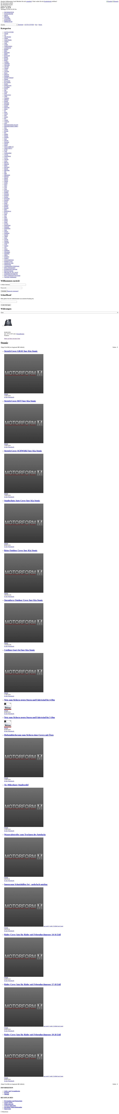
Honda (6, 101)
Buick (5, 60)
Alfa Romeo (7, 37)
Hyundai (6, 104)
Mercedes (6, 170)
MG (5, 172)
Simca (6, 219)
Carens (6, 120)
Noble (6, 183)
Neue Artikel (6, 316)
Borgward (7, 55)
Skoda (6, 220)
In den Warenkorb (9, 397)
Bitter (5, 51)
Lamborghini (7, 153)
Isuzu (5, 112)
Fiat (5, 90)
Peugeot (6, 195)
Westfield (6, 253)
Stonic (40, 24)
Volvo (5, 249)
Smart (5, 222)
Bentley (6, 49)
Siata (5, 217)
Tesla (5, 238)
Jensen (6, 117)
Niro (5, 128)
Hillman (6, 99)
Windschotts (7, 264)
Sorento (6, 137)
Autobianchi (7, 48)
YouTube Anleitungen (10, 277)
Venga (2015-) (8, 148)
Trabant (6, 241)
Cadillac (6, 62)
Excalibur (6, 87)
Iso (5, 110)
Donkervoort (7, 85)
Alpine (6, 38)
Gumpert (6, 98)
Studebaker (7, 228)
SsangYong (7, 225)
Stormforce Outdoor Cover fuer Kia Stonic (23, 600)
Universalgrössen (9, 260)
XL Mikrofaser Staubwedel (16, 785)
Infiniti (6, 106)
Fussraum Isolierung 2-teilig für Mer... (15, 329)
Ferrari (6, 88)
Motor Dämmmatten (9, 267)
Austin (6, 44)
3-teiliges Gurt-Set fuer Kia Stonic (19, 650)
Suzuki (6, 234)
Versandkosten (20, 334)
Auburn (6, 41)
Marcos (6, 162)
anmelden (29, 1)
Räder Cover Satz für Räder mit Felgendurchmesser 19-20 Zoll (32, 1034)
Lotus (5, 161)
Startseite (20, 24)
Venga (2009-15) (9, 146)
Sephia (6, 134)
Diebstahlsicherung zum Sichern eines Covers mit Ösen (28, 735)
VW (5, 247)
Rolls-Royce (7, 211)
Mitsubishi (7, 175)
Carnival (6, 121)
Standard (6, 227)
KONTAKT (7, 20)
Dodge (6, 84)
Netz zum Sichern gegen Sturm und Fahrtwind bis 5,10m (29, 717)
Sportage (6, 142)
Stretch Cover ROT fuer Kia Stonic (20, 401)
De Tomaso (7, 82)
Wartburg (6, 250)
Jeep (5, 115)
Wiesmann (7, 252)
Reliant (6, 206)
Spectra (6, 140)
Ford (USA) (7, 95)
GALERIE (7, 18)
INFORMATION (9, 12)
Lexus (6, 157)
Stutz (5, 230)
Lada (5, 151)
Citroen (6, 68)
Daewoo (6, 74)
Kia (36, 24)
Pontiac (6, 197)
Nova (5, 184)
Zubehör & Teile (8, 263)
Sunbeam (6, 233)
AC (5, 35)
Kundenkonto (47, 1)
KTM (5, 150)
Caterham (6, 63)
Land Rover (7, 156)
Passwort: (3, 288)
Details (6, 394)
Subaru (6, 231)
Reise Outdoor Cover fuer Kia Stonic (20, 550)
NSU (5, 186)
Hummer (6, 103)
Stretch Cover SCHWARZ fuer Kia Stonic (23, 451)
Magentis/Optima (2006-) (11, 126)
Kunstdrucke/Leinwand (10, 269)
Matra (5, 165)
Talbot (6, 236)
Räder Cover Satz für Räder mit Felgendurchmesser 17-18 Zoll (32, 984)
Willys (6, 255)
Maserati (6, 164)
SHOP (6, 15)
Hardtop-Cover (8, 261)
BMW (6, 54)
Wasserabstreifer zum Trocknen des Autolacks (25, 834)
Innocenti (6, 107)
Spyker (6, 223)
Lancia (6, 154)
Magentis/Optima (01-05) (11, 125)
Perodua (6, 194)
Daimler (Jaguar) (8, 77)
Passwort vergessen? (12, 291)
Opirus (6, 129)
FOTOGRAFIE (8, 14)
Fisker (6, 92)
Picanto (6, 131)
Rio (5, 132)
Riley (5, 209)
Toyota (6, 239)
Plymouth (6, 198)
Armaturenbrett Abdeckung (11, 266)
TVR (5, 244)
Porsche (6, 200)
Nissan (6, 181)
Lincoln (6, 159)
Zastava (6, 258)
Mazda (6, 168)
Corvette (6, 71)
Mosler (6, 179)
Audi (5, 43)
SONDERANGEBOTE (11, 274)
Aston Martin (7, 40)
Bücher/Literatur (8, 271)
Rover (6, 212)
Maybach (6, 167)
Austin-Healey (8, 46)
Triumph (6, 242)
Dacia (5, 73)
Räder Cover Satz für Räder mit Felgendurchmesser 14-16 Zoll (32, 934)
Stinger (6, 143)
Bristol (6, 57)
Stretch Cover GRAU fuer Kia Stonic (21, 351)
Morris (6, 178)
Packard (6, 190)
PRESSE (6, 17)
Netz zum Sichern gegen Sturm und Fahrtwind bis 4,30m (29, 700)
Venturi (6, 245)
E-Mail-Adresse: (5, 284)
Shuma (6, 136)
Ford (5, 93)
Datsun (6, 79)
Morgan (6, 176)
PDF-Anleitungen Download (12, 275)
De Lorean (7, 81)
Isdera (5, 109)
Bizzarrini (7, 52)
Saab (5, 214)
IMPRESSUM (8, 21)
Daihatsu (6, 76)
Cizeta (6, 70)
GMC (5, 96)
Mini (5, 173)
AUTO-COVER (29, 24)
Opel (5, 187)
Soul (5, 139)
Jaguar (6, 114)
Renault (6, 208)
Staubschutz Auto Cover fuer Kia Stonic (22, 500)
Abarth (6, 33)
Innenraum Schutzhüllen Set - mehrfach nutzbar (26, 884)
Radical (6, 205)
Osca (5, 189)
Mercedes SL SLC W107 (11, 272)
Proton (6, 201)
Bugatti (6, 59)
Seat (5, 216)
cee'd (5, 123)
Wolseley (6, 256)
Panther (6, 192)
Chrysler (6, 66)
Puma (5, 203)
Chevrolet (7, 65)
